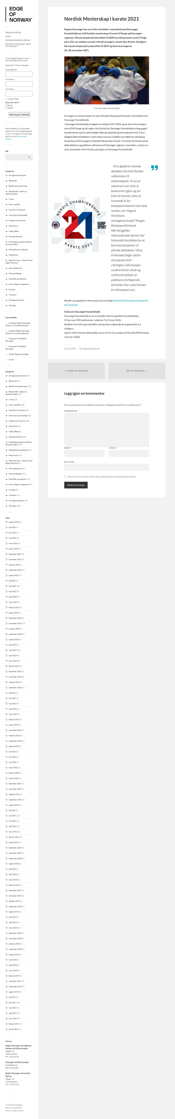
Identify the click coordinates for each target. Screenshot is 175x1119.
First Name (9, 79)
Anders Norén (18, 1111)
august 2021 (14, 805)
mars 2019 (13, 928)
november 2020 (15, 853)
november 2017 (15, 981)
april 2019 (13, 922)
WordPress (17, 1108)
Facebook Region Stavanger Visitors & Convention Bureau (17, 324)
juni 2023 (12, 698)
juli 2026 (12, 527)
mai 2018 (12, 960)
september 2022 (15, 741)
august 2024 (14, 639)
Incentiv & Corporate (17, 210)
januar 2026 (13, 549)
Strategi (12, 289)
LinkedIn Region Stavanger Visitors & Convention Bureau (17, 332)
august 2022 (14, 746)
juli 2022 (12, 752)
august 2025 (14, 575)
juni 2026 (12, 533)
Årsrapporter (13, 32)
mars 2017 (13, 1018)
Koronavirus (13, 226)
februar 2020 (14, 885)
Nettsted (69, 462)
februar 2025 (14, 607)
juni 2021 (12, 816)
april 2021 (13, 826)
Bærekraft (13, 181)
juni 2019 (12, 917)
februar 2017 (14, 1024)
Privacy (8, 139)
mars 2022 (13, 767)
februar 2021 (14, 837)
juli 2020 (12, 869)
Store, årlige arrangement (19, 284)
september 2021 (15, 800)
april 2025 (13, 597)
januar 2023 (13, 725)
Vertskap (12, 305)
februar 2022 (14, 773)
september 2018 (15, 949)
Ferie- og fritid (14, 204)
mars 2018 (13, 970)
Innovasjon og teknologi (18, 215)
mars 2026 (13, 543)
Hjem (8, 36)
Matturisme (13, 255)
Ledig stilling (13, 231)
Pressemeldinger (15, 273)
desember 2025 (15, 554)
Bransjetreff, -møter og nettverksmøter (16, 192)
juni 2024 (12, 645)
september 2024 (15, 634)
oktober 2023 (14, 682)
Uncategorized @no (16, 300)
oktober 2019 (14, 901)
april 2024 (13, 655)
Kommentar (71, 411)
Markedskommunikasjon (18, 249)
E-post (11, 359)
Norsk (10, 105)
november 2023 (15, 677)
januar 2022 (13, 778)
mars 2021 (13, 832)
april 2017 (13, 1013)
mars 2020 (13, 880)
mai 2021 (12, 821)
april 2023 (13, 709)
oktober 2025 (14, 565)
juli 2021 (12, 810)
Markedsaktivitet (15, 236)
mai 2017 (12, 1008)
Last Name (9, 89)
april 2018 (13, 965)
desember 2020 (15, 848)
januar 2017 (13, 1029)
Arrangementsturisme (17, 175)
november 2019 (15, 896)
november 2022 (15, 730)
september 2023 (15, 687)
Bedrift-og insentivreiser (18, 186)
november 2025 (15, 559)
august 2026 (14, 522)
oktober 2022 (14, 735)
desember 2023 (15, 671)
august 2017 (14, 992)
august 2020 (14, 864)
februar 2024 (14, 666)
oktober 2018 (14, 944)
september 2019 (15, 906)
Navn (68, 448)
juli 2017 (12, 997)
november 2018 (15, 938)
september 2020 (15, 858)
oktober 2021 (14, 794)
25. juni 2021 (70, 348)
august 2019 (14, 912)
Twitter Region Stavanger (19, 354)
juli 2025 (12, 581)
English (10, 108)
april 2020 (13, 874)
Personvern (22, 136)
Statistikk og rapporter (18, 279)
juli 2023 (12, 693)
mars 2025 (13, 602)
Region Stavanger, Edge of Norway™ (18, 45)
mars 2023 (13, 714)
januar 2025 (13, 613)
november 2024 (15, 623)
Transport (12, 295)
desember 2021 (15, 784)
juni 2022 (12, 757)
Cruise (11, 199)
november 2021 (15, 789)
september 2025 (15, 570)
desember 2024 (15, 618)
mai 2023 (12, 703)
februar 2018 (14, 976)
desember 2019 (15, 890)
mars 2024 (13, 661)
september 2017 (15, 986)
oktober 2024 (14, 629)
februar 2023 (14, 719)
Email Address (11, 70)
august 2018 (14, 954)
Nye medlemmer (15, 268)
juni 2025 (12, 586)
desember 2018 (15, 933)
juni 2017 (12, 1002)
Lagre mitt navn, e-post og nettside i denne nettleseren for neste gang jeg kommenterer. (101, 477)
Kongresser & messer (17, 220)
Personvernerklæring (17, 40)
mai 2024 (12, 650)
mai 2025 (12, 591)
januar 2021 (13, 842)
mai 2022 (12, 762)
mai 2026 (12, 538)
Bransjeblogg (17, 1105)
